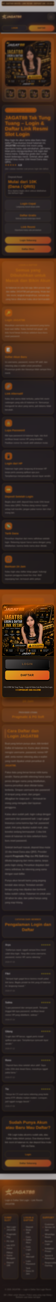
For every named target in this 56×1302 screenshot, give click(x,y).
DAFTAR (27, 675)
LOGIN (27, 664)
